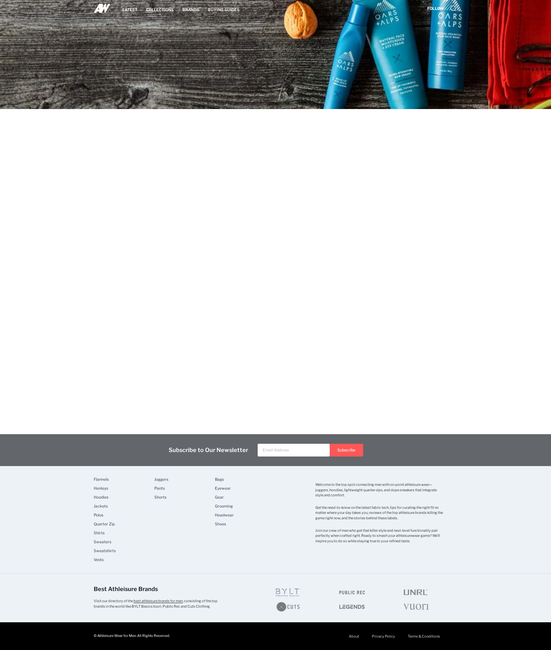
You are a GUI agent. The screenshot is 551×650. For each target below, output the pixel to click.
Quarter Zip (104, 524)
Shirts (99, 533)
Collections (160, 9)
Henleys (101, 488)
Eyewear (223, 488)
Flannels (101, 479)
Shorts (160, 497)
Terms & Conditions (424, 636)
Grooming (224, 506)
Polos (98, 515)
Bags (219, 479)
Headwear (224, 515)
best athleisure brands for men (158, 601)
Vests (99, 559)
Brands (190, 9)
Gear (219, 497)
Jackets (101, 506)
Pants (159, 488)
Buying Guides (223, 9)
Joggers (161, 479)
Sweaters (102, 542)
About (354, 636)
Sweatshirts (105, 550)
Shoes (220, 524)
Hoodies (101, 497)
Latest (129, 9)
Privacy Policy (383, 636)
